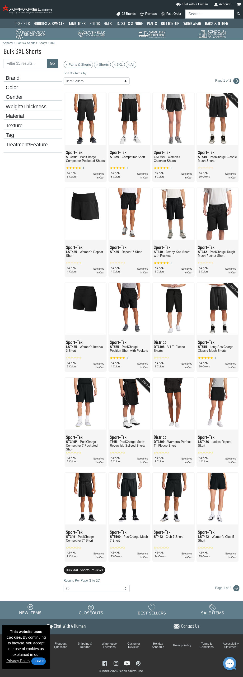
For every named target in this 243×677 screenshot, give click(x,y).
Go (52, 63)
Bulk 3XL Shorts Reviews (84, 570)
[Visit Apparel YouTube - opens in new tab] (127, 663)
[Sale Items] (212, 609)
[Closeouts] (91, 609)
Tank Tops (77, 23)
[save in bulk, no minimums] (91, 34)
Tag (10, 135)
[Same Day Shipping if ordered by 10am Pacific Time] (152, 34)
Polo (94, 23)
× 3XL (118, 64)
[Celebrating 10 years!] (30, 34)
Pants (152, 23)
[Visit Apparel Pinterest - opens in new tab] (138, 663)
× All (131, 64)
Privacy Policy (18, 661)
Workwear (192, 23)
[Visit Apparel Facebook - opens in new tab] (105, 663)
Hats (108, 23)
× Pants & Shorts (78, 64)
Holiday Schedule (158, 645)
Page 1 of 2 (223, 588)
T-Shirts (22, 23)
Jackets (129, 23)
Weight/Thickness (26, 106)
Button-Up (170, 23)
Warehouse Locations (109, 645)
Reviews (150, 13)
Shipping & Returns (85, 645)
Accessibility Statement (231, 645)
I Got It (38, 661)
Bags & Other (216, 23)
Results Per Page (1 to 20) (82, 580)
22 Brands (128, 13)
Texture (14, 125)
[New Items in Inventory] (30, 609)
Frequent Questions (60, 645)
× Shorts (102, 64)
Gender (14, 97)
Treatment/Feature (27, 144)
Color (12, 87)
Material (15, 116)
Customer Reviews (133, 645)
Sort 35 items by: (75, 73)
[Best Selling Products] (152, 609)
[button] (191, 3)
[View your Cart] (238, 4)
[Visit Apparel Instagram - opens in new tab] (116, 663)
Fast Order (173, 13)
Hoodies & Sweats (49, 23)
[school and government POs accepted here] (212, 34)
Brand (12, 78)
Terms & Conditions (207, 645)
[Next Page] (236, 81)
